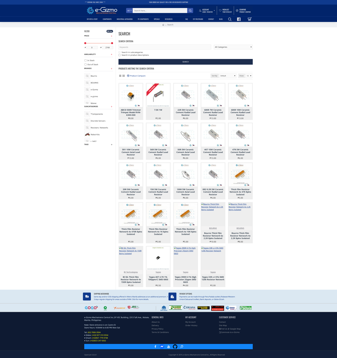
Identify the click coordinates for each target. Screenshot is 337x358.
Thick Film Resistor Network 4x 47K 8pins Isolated (240, 192)
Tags (86, 144)
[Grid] (120, 75)
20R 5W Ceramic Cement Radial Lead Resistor (131, 192)
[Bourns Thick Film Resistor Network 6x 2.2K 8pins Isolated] (213, 214)
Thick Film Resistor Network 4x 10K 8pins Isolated (185, 231)
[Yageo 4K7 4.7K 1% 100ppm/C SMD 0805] (158, 258)
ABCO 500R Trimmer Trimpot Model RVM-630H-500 (131, 112)
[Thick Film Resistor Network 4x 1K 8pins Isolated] (158, 214)
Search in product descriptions (135, 55)
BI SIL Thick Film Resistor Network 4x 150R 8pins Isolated (131, 279)
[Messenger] (162, 346)
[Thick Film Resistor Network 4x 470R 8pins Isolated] (131, 214)
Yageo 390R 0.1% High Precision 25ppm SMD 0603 (185, 279)
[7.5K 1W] (158, 95)
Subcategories (91, 106)
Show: (241, 76)
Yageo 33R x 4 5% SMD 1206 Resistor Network (213, 278)
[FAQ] (181, 346)
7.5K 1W (158, 110)
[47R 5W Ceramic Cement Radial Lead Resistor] (240, 135)
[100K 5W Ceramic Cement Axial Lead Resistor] (185, 174)
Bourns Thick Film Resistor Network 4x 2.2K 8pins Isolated (240, 235)
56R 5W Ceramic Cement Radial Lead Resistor (158, 152)
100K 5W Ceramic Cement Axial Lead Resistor (185, 192)
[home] (163, 24)
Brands (87, 68)
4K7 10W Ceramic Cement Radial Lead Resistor (213, 152)
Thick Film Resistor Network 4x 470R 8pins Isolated (130, 231)
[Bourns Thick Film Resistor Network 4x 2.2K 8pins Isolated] (240, 214)
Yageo (158, 272)
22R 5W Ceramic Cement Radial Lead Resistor (185, 112)
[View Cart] (249, 19)
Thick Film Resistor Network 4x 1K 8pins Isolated (158, 231)
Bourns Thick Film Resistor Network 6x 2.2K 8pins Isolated (213, 235)
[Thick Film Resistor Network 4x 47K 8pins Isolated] (240, 174)
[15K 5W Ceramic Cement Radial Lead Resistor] (158, 174)
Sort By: (214, 76)
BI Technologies (131, 272)
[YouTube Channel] (168, 346)
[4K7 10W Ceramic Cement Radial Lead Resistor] (213, 135)
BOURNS (213, 228)
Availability (90, 54)
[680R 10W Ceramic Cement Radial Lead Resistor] (240, 95)
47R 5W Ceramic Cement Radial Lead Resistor (240, 152)
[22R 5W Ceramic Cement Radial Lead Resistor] (185, 95)
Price (86, 36)
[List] (123, 75)
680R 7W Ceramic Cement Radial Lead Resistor (213, 112)
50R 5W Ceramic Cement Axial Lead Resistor (185, 152)
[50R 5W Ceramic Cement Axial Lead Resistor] (185, 135)
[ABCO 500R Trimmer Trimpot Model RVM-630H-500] (131, 95)
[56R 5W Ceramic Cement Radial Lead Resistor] (158, 135)
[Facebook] (155, 346)
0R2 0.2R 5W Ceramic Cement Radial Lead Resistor (213, 192)
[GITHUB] (175, 346)
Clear (110, 31)
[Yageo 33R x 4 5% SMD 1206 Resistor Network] (213, 258)
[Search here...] (190, 10)
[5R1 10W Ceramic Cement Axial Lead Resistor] (131, 135)
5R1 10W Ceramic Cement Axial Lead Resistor (131, 152)
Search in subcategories (132, 52)
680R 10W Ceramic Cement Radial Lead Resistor (240, 112)
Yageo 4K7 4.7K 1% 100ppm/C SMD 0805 (158, 278)
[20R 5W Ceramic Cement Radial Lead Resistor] (131, 174)
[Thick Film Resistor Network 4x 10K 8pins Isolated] (185, 214)
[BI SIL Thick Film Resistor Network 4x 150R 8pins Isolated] (131, 258)
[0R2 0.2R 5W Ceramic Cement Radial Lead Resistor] (213, 174)
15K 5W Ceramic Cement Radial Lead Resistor (158, 192)
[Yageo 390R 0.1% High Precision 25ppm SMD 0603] (185, 258)
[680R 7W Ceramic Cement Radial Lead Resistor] (213, 95)
